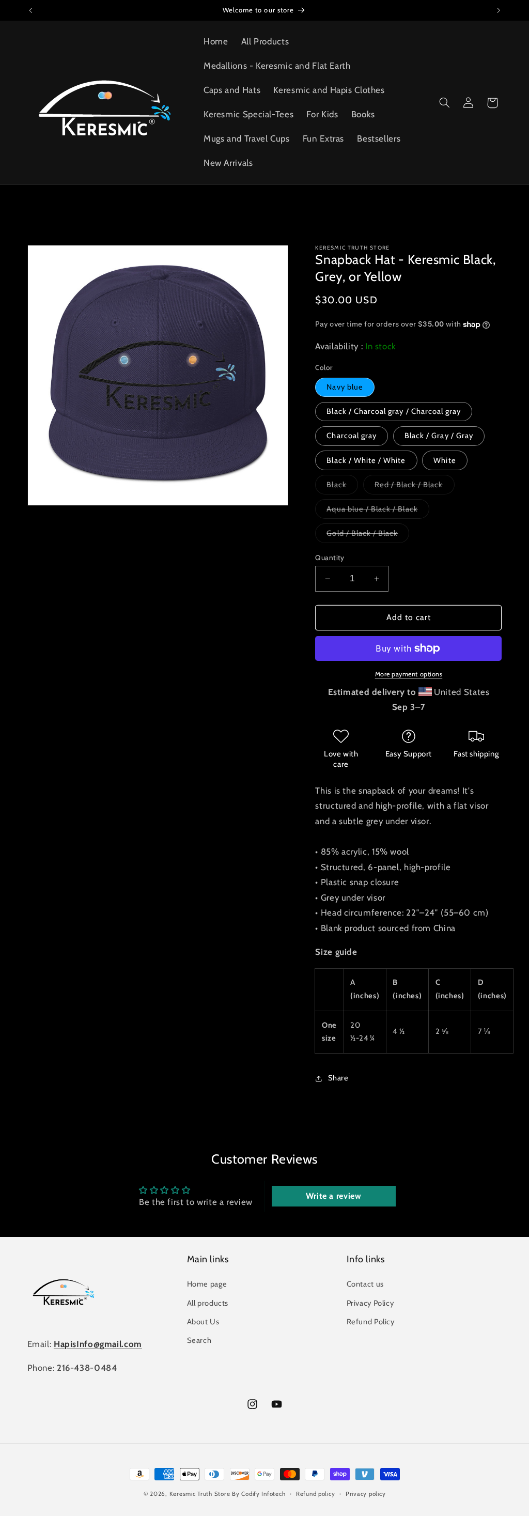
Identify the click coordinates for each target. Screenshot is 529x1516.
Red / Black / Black (415, 486)
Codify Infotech (263, 1493)
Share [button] (338, 1077)
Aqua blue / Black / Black (377, 511)
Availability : (340, 346)
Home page (207, 1284)
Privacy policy (365, 1493)
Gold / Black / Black (367, 535)
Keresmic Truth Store (199, 1493)
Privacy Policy (370, 1303)
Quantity (329, 557)
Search (199, 1340)
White (444, 460)
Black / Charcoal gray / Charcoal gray (393, 411)
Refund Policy (371, 1321)
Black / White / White (366, 460)
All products (208, 1303)
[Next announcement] (498, 10)
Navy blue (344, 387)
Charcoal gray (351, 435)
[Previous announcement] (30, 10)
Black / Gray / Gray (438, 435)
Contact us (365, 1284)
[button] (444, 103)
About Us (203, 1321)
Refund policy (315, 1493)
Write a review (334, 1196)
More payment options (409, 674)
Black (341, 486)
